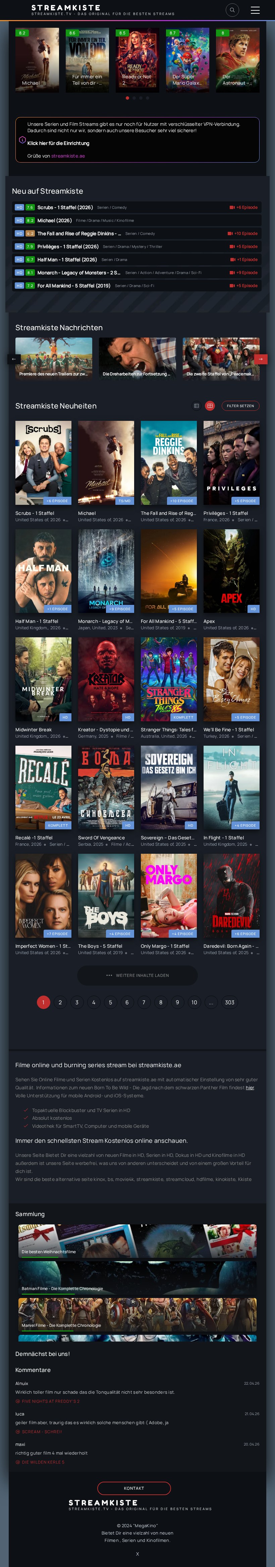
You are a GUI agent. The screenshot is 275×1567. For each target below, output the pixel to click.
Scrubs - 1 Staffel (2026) (65, 207)
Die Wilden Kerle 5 (43, 1462)
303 (230, 1002)
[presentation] (14, 359)
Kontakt (134, 1488)
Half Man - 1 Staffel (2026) (68, 259)
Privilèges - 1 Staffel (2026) (68, 246)
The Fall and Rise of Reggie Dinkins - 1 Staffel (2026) (96, 233)
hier (250, 1087)
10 (194, 1002)
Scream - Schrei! (42, 1432)
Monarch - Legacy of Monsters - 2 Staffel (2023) (92, 272)
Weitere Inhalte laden (142, 975)
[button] (127, 98)
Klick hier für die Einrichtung (58, 143)
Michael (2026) (55, 220)
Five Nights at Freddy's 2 (51, 1401)
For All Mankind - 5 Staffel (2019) (74, 285)
